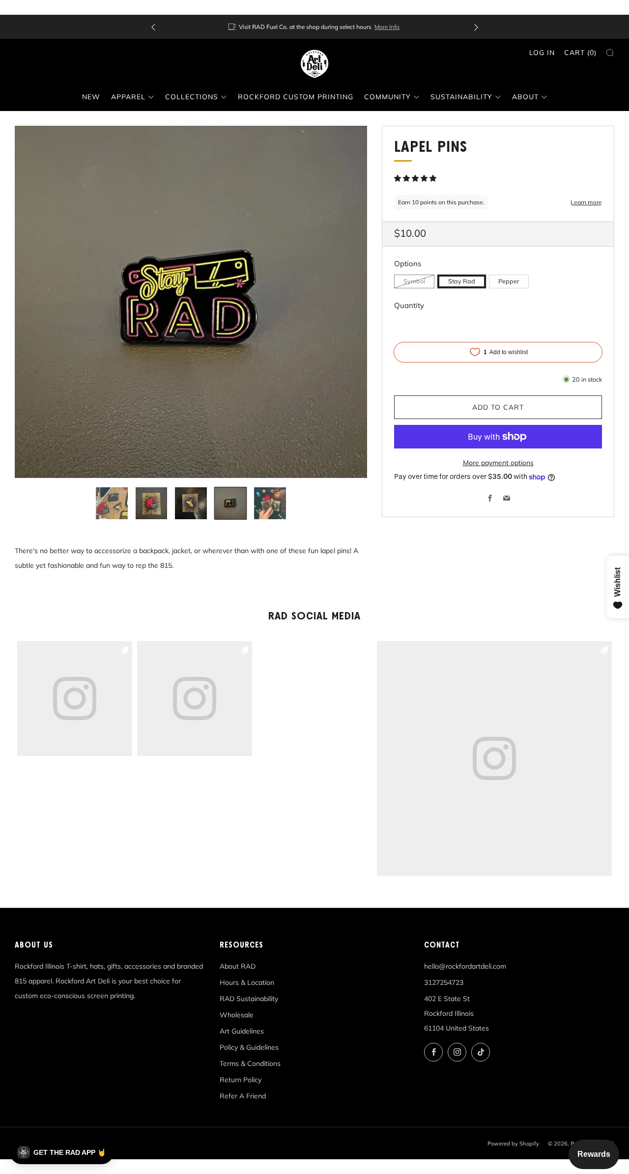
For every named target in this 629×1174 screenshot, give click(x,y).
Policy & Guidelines (249, 1047)
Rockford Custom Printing (295, 96)
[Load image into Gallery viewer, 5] (270, 503)
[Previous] (153, 26)
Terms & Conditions (250, 1063)
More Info (387, 26)
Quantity (409, 305)
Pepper (508, 281)
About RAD (238, 966)
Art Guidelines (242, 1031)
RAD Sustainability (249, 998)
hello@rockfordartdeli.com (465, 966)
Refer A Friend (243, 1095)
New (91, 96)
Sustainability (461, 96)
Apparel (128, 96)
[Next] (476, 26)
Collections (191, 96)
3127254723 (443, 982)
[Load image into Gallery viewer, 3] (190, 503)
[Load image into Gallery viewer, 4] (230, 503)
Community (387, 96)
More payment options (498, 462)
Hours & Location (247, 982)
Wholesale (237, 1014)
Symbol (414, 281)
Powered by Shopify (513, 1143)
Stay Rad (461, 281)
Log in (542, 52)
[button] (416, 178)
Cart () (580, 52)
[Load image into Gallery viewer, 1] (111, 503)
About (525, 96)
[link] (494, 758)
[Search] (610, 53)
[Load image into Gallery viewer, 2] (151, 503)
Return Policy (240, 1079)
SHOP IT (494, 758)
